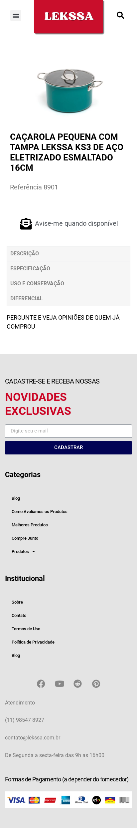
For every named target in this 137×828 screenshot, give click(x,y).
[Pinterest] (96, 684)
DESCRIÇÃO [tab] (24, 253)
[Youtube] (59, 684)
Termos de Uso (26, 628)
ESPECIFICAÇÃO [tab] (30, 268)
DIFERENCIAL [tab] (26, 298)
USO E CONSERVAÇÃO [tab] (37, 283)
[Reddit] (77, 684)
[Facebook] (41, 684)
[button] (15, 15)
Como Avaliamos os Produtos (40, 511)
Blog (16, 498)
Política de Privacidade (33, 642)
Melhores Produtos (30, 524)
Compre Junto (25, 538)
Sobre (17, 602)
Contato (19, 615)
